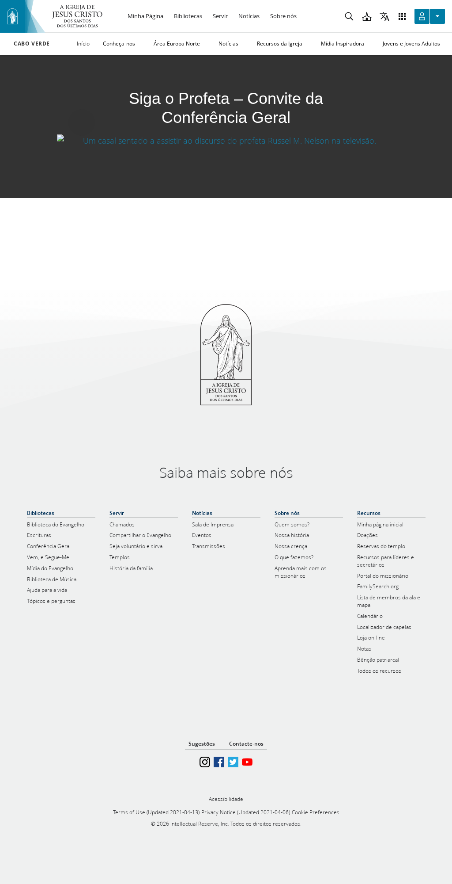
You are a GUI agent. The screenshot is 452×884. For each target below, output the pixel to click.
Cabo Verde (32, 44)
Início (83, 43)
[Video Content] (226, 140)
